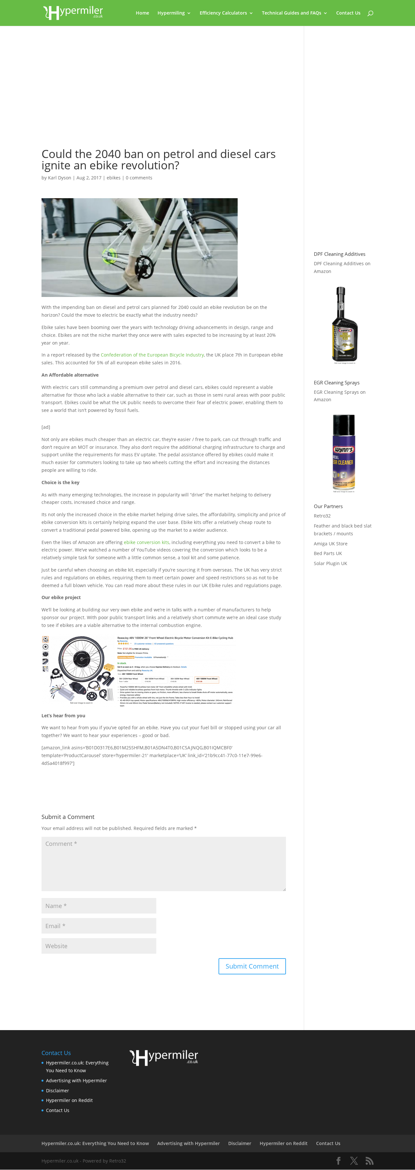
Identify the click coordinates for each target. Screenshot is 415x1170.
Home (142, 13)
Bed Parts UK (328, 553)
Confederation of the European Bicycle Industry (152, 355)
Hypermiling (171, 13)
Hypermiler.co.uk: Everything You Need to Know (95, 1143)
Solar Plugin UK (330, 563)
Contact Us (348, 13)
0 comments (139, 178)
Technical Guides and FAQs (291, 13)
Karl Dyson (59, 178)
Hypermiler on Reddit (69, 1100)
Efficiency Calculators (223, 13)
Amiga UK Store (331, 543)
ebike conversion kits (146, 542)
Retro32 (322, 516)
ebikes (114, 178)
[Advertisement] (164, 89)
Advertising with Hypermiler (76, 1080)
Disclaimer (57, 1090)
